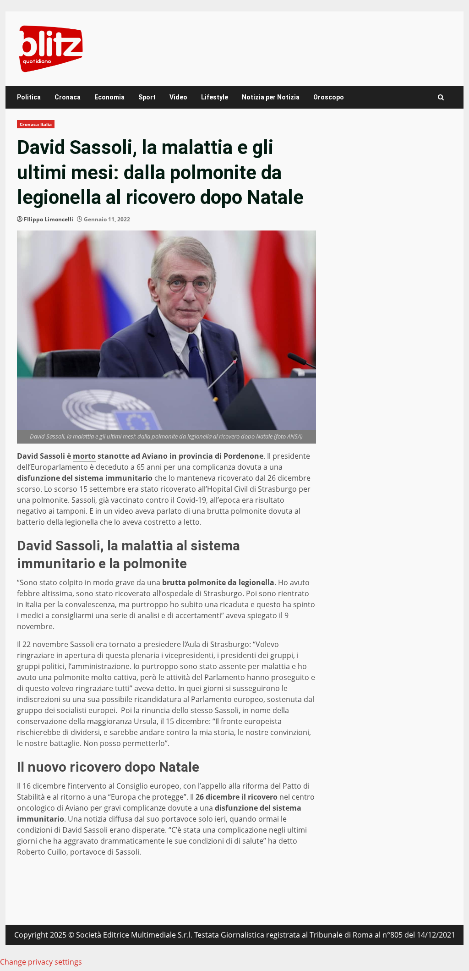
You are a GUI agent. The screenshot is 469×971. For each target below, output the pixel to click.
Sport (147, 97)
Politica (29, 97)
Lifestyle (214, 97)
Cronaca (68, 97)
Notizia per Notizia (271, 97)
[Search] (441, 97)
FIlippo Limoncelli (48, 219)
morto (84, 456)
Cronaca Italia (36, 124)
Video (178, 97)
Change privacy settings (41, 962)
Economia (109, 97)
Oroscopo (328, 97)
